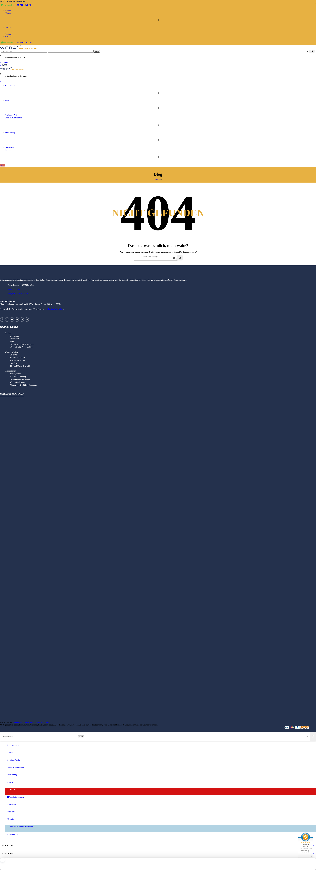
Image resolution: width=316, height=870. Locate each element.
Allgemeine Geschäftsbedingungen (23, 385)
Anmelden (14, 834)
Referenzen (14, 338)
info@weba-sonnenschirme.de (18, 294)
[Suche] (312, 51)
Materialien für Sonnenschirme (22, 347)
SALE (2, 165)
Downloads (14, 336)
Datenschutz (28, 722)
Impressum (18, 722)
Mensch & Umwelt (17, 357)
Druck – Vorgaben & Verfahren (22, 344)
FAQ (12, 341)
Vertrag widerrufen (41, 722)
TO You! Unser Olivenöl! (20, 366)
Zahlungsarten (15, 374)
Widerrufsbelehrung (17, 382)
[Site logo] (18, 49)
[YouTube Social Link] (12, 319)
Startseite (157, 179)
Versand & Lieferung (18, 376)
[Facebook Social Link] (2, 319)
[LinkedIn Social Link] (17, 319)
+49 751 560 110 (14, 289)
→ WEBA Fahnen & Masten (12, 1)
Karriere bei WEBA (18, 360)
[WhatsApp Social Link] (22, 319)
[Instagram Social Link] (7, 319)
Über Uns (14, 355)
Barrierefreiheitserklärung (20, 379)
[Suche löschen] (307, 51)
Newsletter (14, 363)
